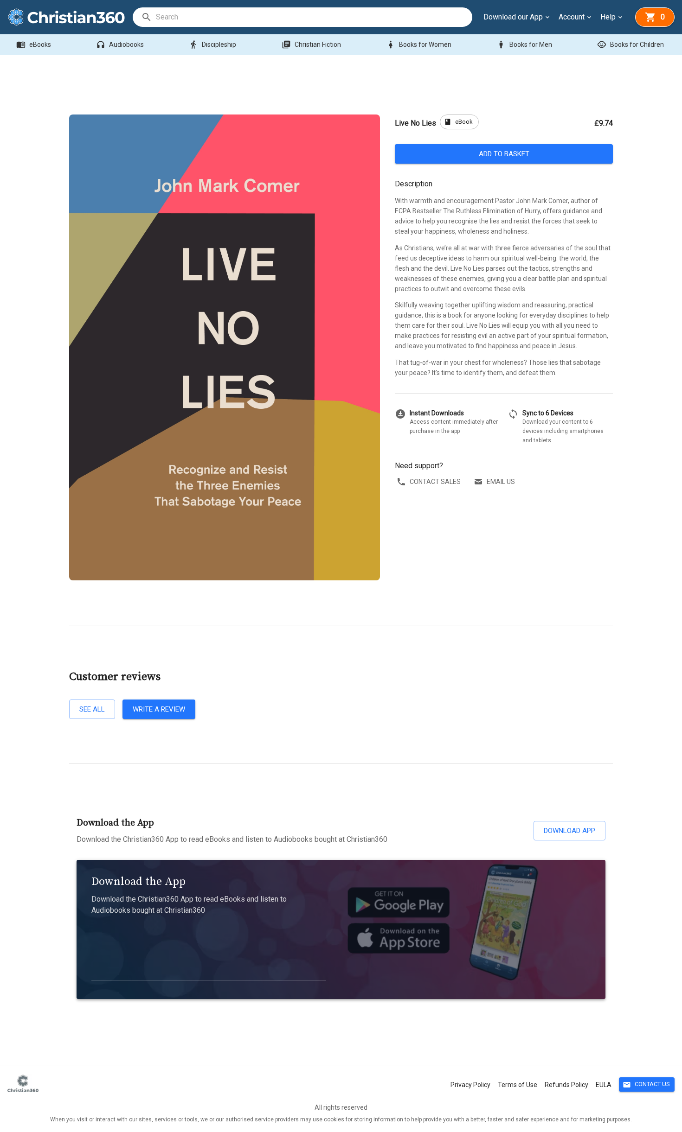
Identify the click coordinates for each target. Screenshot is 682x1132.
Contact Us (646, 1085)
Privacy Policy (470, 1084)
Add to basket (504, 154)
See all (92, 709)
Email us (501, 481)
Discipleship (212, 44)
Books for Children (630, 44)
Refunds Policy (566, 1084)
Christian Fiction (311, 44)
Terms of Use (517, 1084)
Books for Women (418, 44)
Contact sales (435, 481)
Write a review (159, 709)
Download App (569, 831)
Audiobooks (120, 44)
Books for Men (524, 44)
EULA (603, 1084)
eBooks (33, 44)
